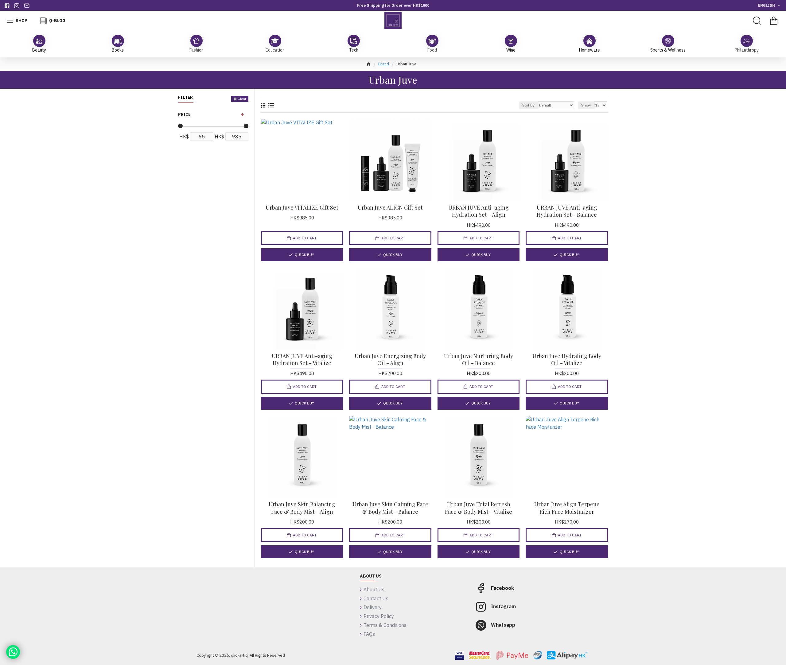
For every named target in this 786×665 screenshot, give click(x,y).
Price (184, 114)
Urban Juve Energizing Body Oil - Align (390, 360)
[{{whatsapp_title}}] (13, 652)
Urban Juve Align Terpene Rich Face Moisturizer (567, 508)
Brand (383, 64)
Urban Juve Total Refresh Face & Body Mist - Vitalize (478, 508)
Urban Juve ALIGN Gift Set (390, 207)
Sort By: (528, 105)
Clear (242, 98)
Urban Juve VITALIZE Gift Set (302, 207)
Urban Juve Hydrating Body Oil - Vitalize (566, 360)
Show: (586, 105)
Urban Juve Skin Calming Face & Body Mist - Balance (390, 508)
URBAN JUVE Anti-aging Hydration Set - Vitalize (302, 360)
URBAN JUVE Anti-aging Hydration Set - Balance (567, 211)
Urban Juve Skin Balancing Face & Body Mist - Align (302, 508)
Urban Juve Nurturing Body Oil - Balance (478, 360)
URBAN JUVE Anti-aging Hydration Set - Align (478, 211)
